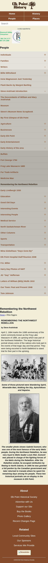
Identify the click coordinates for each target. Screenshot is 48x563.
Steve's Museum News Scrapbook (17, 112)
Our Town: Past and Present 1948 (23, 287)
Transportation (23, 245)
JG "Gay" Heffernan (23, 275)
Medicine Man (7, 178)
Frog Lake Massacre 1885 (13, 166)
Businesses (23, 130)
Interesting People (23, 214)
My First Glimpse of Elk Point (14, 118)
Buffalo (4, 154)
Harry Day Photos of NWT (23, 269)
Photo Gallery (24, 516)
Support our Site (24, 506)
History (36, 13)
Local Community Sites (24, 536)
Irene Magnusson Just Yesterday (16, 79)
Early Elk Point (23, 136)
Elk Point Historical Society (24, 497)
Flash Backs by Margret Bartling (16, 85)
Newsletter (24, 552)
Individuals (23, 55)
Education (23, 196)
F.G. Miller (23, 263)
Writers (23, 67)
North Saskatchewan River (23, 226)
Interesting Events (23, 208)
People (12, 18)
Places (36, 18)
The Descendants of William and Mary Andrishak (19, 98)
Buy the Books (24, 511)
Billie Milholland (23, 73)
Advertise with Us (24, 502)
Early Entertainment (23, 142)
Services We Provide (24, 545)
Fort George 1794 (9, 160)
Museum (5, 106)
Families (23, 61)
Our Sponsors (24, 540)
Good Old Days (23, 202)
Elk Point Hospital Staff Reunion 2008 (18, 257)
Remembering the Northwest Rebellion (19, 184)
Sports (23, 239)
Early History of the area (23, 148)
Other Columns (23, 233)
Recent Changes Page (24, 521)
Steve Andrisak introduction (23, 91)
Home (12, 13)
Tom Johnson (23, 293)
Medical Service (23, 220)
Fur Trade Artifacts (9, 172)
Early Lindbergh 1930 (11, 190)
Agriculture (23, 124)
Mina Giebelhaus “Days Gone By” (17, 251)
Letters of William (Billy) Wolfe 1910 (17, 281)
